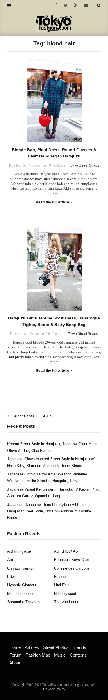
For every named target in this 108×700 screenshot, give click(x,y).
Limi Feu (61, 585)
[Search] (99, 5)
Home (15, 647)
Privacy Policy (54, 689)
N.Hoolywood (65, 593)
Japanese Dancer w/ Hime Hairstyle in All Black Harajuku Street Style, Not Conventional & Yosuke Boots (49, 511)
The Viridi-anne (66, 602)
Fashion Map (38, 655)
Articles (32, 647)
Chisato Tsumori (20, 568)
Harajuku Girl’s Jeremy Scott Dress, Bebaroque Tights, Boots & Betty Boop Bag (54, 321)
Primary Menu (19, 641)
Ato (10, 560)
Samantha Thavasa (23, 602)
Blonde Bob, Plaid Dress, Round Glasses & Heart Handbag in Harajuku (54, 152)
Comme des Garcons (72, 568)
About (14, 662)
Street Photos (56, 647)
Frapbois (61, 576)
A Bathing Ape (19, 551)
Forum (15, 655)
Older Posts (23, 416)
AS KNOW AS (66, 551)
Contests (78, 655)
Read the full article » (54, 202)
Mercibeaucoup (20, 593)
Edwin (12, 576)
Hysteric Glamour (21, 585)
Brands (79, 647)
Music (60, 655)
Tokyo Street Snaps (84, 165)
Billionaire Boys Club (71, 560)
